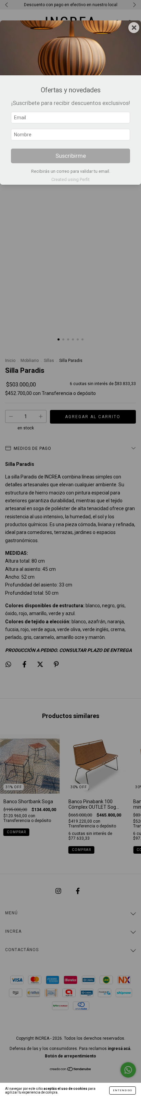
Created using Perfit (70, 179)
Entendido (122, 1090)
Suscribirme (70, 155)
